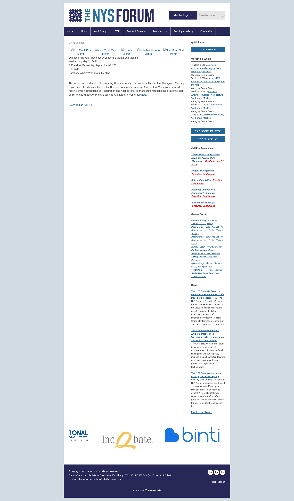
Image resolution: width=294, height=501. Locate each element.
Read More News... (201, 412)
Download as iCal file (80, 104)
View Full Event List (208, 138)
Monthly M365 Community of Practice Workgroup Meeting (208, 81)
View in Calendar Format (208, 131)
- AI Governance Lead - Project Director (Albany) (207, 230)
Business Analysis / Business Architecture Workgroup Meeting (207, 94)
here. (144, 94)
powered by (138, 490)
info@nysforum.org (112, 479)
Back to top (217, 482)
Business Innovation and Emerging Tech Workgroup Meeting (206, 68)
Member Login (181, 15)
